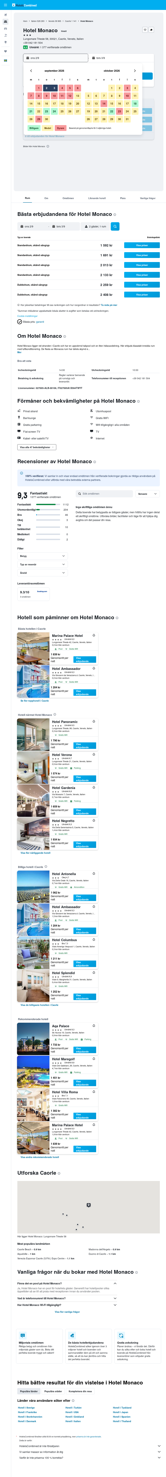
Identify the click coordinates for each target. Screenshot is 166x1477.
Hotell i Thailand (122, 1421)
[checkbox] (33, 594)
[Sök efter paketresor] (5, 35)
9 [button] (46, 96)
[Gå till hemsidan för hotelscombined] (24, 4)
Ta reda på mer (109, 305)
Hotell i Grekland (74, 1416)
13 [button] (77, 96)
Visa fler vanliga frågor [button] (67, 1311)
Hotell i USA (72, 1412)
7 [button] (31, 96)
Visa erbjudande (82, 659)
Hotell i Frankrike (27, 1412)
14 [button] (31, 103)
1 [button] (39, 88)
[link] (34, 700)
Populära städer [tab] (53, 1391)
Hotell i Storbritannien (30, 1416)
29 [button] (38, 119)
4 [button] (62, 88)
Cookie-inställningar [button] (27, 316)
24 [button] (54, 111)
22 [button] (38, 111)
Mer (19, 352)
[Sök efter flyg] (5, 15)
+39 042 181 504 (33, 43)
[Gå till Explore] (5, 42)
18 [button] (62, 103)
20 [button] (77, 103)
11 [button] (62, 96)
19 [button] (69, 103)
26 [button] (69, 111)
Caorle (68, 21)
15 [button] (38, 103)
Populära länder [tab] (29, 1391)
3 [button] (54, 88)
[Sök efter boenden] (5, 21)
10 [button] (54, 96)
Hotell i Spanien (121, 1416)
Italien (34, 21)
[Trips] (5, 51)
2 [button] (46, 88)
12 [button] (69, 96)
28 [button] (31, 119)
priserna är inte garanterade (88, 1436)
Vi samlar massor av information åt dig (41, 1452)
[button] (5, 5)
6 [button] (77, 88)
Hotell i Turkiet (73, 1407)
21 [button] (31, 111)
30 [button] (46, 119)
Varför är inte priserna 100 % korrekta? (41, 1458)
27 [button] (77, 111)
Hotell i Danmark (27, 1421)
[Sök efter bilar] (5, 28)
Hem (25, 21)
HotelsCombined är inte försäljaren (39, 1446)
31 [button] (127, 119)
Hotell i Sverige (26, 1407)
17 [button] (54, 103)
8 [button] (39, 96)
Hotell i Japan (120, 1412)
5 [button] (70, 88)
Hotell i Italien (73, 1421)
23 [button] (46, 111)
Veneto (51, 21)
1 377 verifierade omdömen (55, 47)
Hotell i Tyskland (122, 1407)
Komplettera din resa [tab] (80, 1391)
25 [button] (62, 111)
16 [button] (46, 103)
